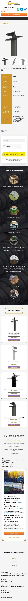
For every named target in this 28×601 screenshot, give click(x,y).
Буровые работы (14, 453)
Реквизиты (14, 565)
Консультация (14, 537)
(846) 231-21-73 (5, 592)
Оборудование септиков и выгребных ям (14, 450)
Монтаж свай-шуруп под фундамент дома (8, 460)
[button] (24, 460)
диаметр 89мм (8, 512)
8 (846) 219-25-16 (6, 581)
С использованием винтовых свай (14, 440)
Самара (14, 558)
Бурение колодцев (14, 446)
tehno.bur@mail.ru (6, 597)
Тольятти (14, 562)
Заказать (14, 340)
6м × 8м (19, 502)
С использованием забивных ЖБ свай (14, 443)
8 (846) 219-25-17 (8, 7)
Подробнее (14, 337)
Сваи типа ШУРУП (17, 509)
